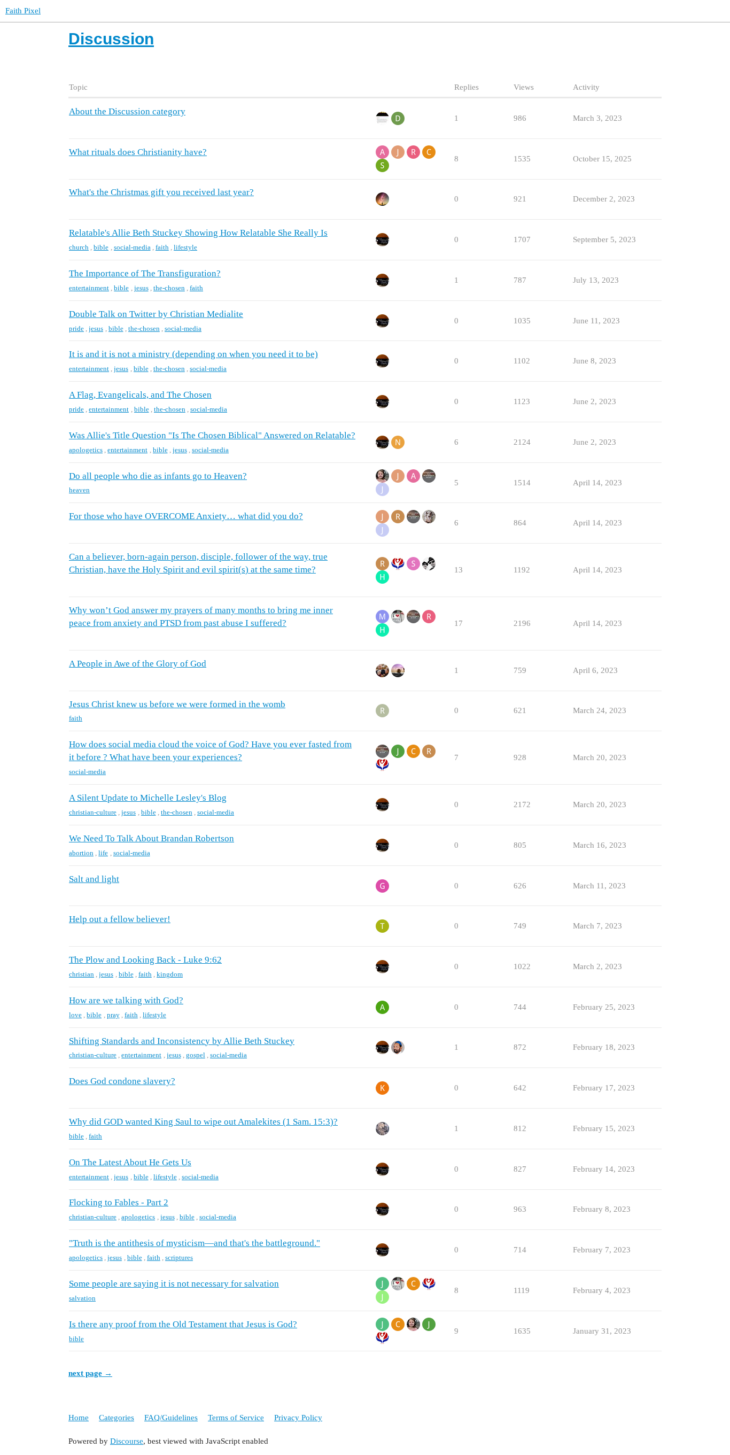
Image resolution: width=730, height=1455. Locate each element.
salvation (82, 1298)
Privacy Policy (298, 1417)
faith (162, 247)
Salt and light (94, 879)
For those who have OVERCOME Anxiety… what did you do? (186, 516)
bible (101, 247)
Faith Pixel (23, 10)
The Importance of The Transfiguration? (145, 273)
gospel (195, 1055)
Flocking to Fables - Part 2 (118, 1202)
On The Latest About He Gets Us (130, 1162)
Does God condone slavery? (122, 1081)
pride (76, 328)
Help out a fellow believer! (119, 919)
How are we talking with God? (126, 1000)
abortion (81, 853)
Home (78, 1417)
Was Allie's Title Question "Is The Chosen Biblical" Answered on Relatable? (212, 435)
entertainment (89, 288)
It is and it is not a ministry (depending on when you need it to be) (193, 354)
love (75, 1015)
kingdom (170, 974)
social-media (132, 247)
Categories (116, 1417)
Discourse (126, 1441)
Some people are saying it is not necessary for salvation (174, 1284)
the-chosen (169, 288)
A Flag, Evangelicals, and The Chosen (140, 395)
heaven (79, 490)
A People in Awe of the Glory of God (137, 664)
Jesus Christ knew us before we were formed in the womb (177, 704)
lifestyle (185, 247)
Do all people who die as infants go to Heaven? (158, 476)
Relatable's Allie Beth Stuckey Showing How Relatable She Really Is (198, 233)
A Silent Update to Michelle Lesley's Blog (148, 798)
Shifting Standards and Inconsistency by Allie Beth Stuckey (181, 1041)
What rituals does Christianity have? (138, 152)
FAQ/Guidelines (171, 1417)
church (79, 247)
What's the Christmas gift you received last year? (161, 192)
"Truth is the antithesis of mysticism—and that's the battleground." (194, 1243)
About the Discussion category (127, 111)
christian (81, 974)
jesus (141, 288)
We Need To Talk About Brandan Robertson (151, 838)
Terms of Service (236, 1417)
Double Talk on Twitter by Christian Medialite (156, 314)
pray (113, 1015)
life (103, 853)
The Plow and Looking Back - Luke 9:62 (145, 960)
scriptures (179, 1257)
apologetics (86, 450)
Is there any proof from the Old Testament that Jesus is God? (183, 1324)
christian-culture (93, 812)
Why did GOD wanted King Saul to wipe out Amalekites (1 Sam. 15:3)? (203, 1122)
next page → (90, 1373)
